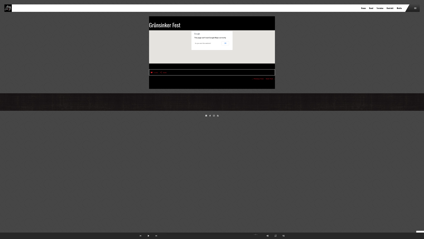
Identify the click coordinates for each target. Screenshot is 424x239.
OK (225, 43)
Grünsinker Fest (164, 25)
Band (371, 8)
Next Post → (270, 79)
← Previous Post (258, 79)
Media (399, 8)
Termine (380, 8)
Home (363, 8)
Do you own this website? (203, 43)
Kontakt (390, 8)
